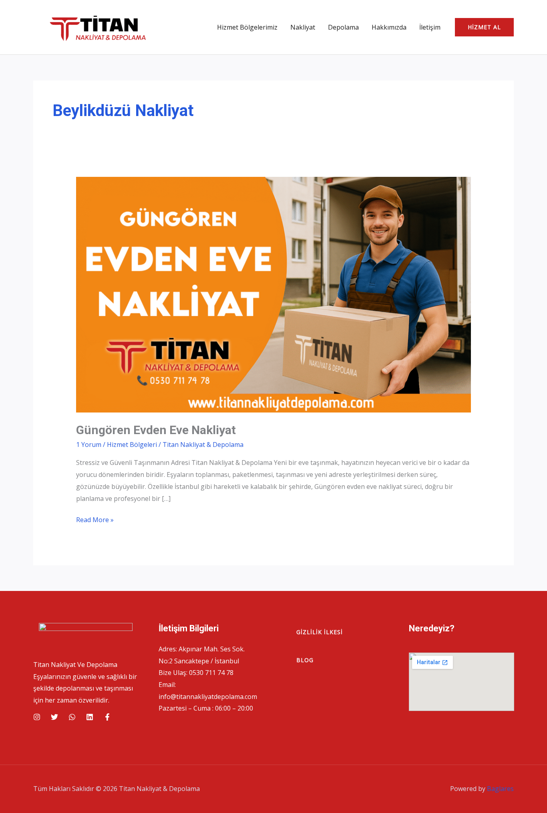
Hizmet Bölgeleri (132, 444)
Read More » (95, 520)
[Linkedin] (89, 717)
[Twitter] (54, 717)
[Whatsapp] (72, 717)
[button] (484, 27)
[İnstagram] (36, 717)
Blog (305, 660)
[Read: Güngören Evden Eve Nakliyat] (273, 294)
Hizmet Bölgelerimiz (247, 27)
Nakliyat (302, 27)
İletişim (429, 27)
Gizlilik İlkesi (319, 632)
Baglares (500, 788)
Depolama (343, 27)
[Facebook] (107, 717)
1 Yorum (88, 444)
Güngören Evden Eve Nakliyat (156, 430)
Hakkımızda (389, 27)
